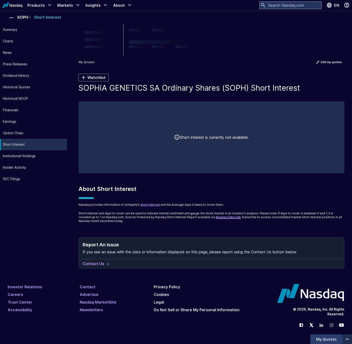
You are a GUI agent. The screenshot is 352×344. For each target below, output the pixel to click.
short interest (150, 204)
